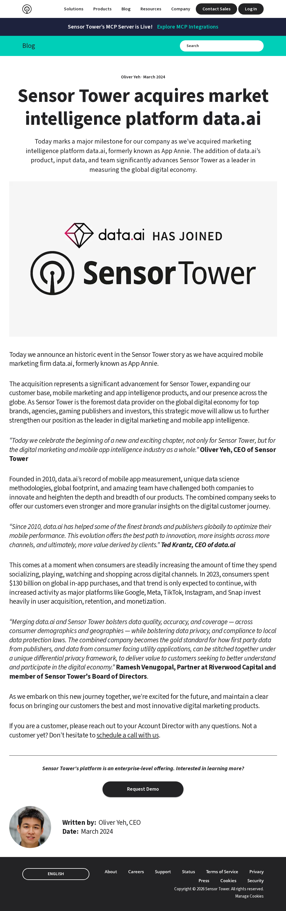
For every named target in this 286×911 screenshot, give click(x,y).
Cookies (228, 880)
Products (102, 9)
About (111, 871)
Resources (150, 9)
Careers (136, 871)
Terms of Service (222, 871)
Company (180, 9)
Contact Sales (216, 9)
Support (163, 871)
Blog (125, 9)
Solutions (73, 9)
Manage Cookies (249, 896)
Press (204, 880)
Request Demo (143, 789)
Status (188, 871)
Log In (251, 9)
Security (255, 880)
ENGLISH (56, 874)
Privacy (256, 871)
